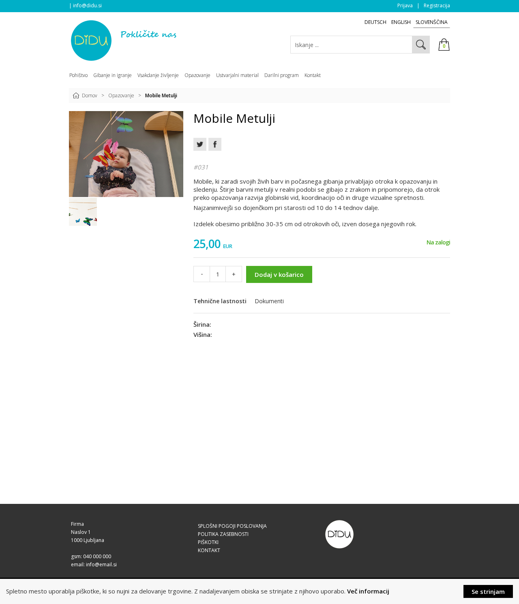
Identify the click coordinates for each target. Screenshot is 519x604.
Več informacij (368, 591)
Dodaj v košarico (279, 274)
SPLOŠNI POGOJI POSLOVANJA (232, 526)
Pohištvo (78, 75)
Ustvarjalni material (237, 75)
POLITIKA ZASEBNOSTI (223, 534)
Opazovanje (121, 95)
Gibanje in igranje (112, 75)
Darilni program (281, 75)
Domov (89, 95)
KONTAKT (209, 550)
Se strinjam (488, 591)
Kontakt (313, 75)
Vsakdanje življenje (158, 75)
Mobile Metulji (161, 95)
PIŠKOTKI (208, 542)
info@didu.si (87, 5)
